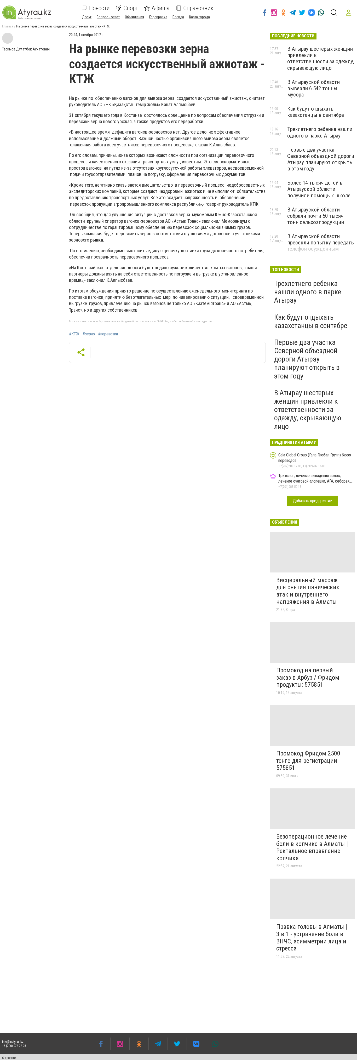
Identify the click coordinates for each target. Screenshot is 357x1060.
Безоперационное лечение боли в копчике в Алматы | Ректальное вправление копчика (312, 847)
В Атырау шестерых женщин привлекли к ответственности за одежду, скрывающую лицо (320, 58)
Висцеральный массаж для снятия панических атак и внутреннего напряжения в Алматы (307, 590)
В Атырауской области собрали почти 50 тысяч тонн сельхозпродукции (315, 216)
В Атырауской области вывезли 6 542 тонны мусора (313, 88)
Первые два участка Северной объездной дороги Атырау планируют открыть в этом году (320, 159)
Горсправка (158, 17)
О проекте (9, 1058)
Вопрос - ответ (108, 17)
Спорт (130, 8)
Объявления (134, 17)
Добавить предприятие (312, 500)
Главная (7, 26)
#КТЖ (74, 334)
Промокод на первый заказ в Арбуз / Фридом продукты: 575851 (307, 677)
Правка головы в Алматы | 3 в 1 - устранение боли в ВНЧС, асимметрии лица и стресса (311, 937)
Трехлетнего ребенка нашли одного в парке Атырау (319, 132)
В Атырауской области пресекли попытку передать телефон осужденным (320, 242)
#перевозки (108, 334)
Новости (99, 8)
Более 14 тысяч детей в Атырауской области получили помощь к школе (318, 189)
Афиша (161, 8)
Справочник (198, 8)
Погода (178, 17)
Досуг (86, 17)
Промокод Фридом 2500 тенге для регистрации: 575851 (308, 760)
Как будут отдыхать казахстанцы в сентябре (315, 112)
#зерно (89, 334)
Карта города (199, 17)
